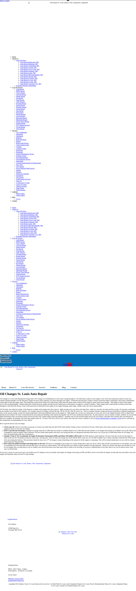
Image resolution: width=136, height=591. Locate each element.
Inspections (19, 161)
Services (14, 130)
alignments (19, 134)
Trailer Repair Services (23, 179)
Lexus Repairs (20, 116)
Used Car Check (21, 184)
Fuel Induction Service (23, 159)
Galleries (15, 192)
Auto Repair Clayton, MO (28, 67)
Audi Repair (20, 89)
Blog (13, 197)
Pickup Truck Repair (22, 121)
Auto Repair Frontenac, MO (29, 71)
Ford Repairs (20, 100)
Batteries (19, 138)
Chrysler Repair (21, 94)
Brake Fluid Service (22, 143)
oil (111, 411)
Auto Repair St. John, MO (28, 82)
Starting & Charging (22, 174)
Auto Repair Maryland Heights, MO (31, 75)
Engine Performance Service (25, 154)
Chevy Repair (20, 93)
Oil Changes (20, 166)
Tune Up (19, 181)
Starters (18, 170)
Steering (18, 172)
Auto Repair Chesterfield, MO (29, 66)
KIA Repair (19, 112)
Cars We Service (17, 87)
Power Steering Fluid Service (25, 168)
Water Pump (20, 188)
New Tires (19, 165)
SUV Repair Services (23, 125)
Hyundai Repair (21, 103)
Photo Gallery (20, 193)
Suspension (19, 175)
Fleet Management (22, 157)
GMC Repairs (20, 102)
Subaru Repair (20, 123)
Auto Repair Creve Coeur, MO (30, 69)
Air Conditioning (21, 132)
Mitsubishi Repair (21, 120)
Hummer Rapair (21, 107)
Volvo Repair (20, 129)
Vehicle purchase (21, 186)
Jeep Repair (19, 111)
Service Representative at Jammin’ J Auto (108, 418)
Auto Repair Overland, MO (29, 78)
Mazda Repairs (21, 114)
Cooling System (21, 148)
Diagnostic (19, 150)
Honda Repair (20, 105)
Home (14, 57)
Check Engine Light (22, 145)
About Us (15, 58)
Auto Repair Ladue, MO (28, 73)
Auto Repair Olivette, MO (28, 76)
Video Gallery (20, 195)
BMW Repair (20, 91)
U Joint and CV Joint (22, 183)
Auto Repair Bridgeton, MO (29, 64)
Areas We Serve (21, 60)
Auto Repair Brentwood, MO (29, 62)
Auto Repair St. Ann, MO (28, 80)
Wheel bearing (20, 190)
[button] (68, 204)
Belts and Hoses (21, 139)
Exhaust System (21, 156)
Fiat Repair (19, 98)
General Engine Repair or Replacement (28, 163)
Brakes (18, 141)
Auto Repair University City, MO (30, 84)
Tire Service (20, 177)
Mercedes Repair (21, 118)
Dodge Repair (20, 96)
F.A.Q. (18, 199)
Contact (14, 201)
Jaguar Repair (20, 109)
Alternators (19, 136)
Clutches (19, 147)
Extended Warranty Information (26, 85)
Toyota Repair (20, 127)
